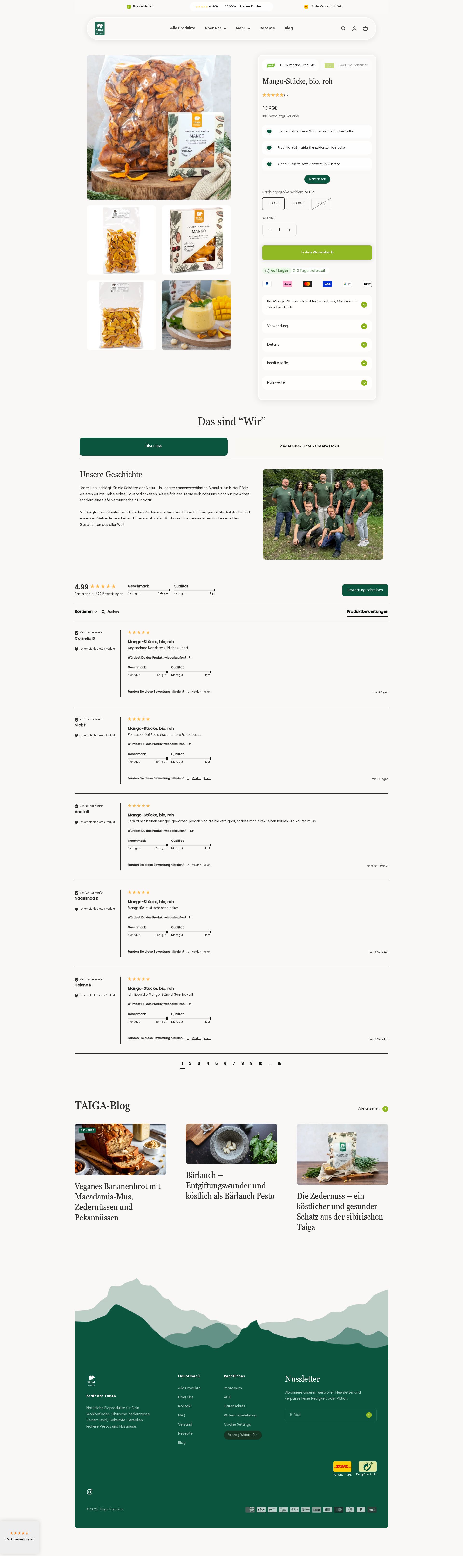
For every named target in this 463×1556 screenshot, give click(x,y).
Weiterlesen (317, 179)
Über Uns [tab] (153, 446)
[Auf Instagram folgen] (89, 1492)
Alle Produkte (182, 28)
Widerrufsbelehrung (240, 1415)
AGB (227, 1397)
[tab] (367, 612)
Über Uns (213, 28)
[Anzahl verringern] (270, 230)
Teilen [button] (207, 691)
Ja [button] (188, 691)
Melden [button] (196, 691)
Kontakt (185, 1406)
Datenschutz (234, 1406)
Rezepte (267, 28)
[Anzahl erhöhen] (289, 230)
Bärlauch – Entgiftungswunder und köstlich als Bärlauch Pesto (230, 1185)
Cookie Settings (237, 1425)
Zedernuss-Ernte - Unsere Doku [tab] (309, 446)
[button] (317, 95)
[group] (100, 587)
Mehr (240, 28)
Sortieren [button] (84, 611)
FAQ (181, 1415)
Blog (289, 28)
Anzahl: (268, 218)
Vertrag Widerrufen (243, 1435)
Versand (292, 116)
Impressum (233, 1388)
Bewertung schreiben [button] (365, 590)
